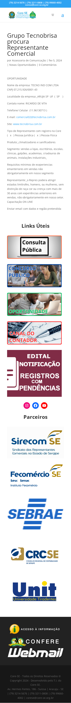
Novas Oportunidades (22, 64)
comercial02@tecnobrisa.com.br (36, 117)
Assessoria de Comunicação (29, 60)
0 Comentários (48, 64)
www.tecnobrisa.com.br (27, 124)
